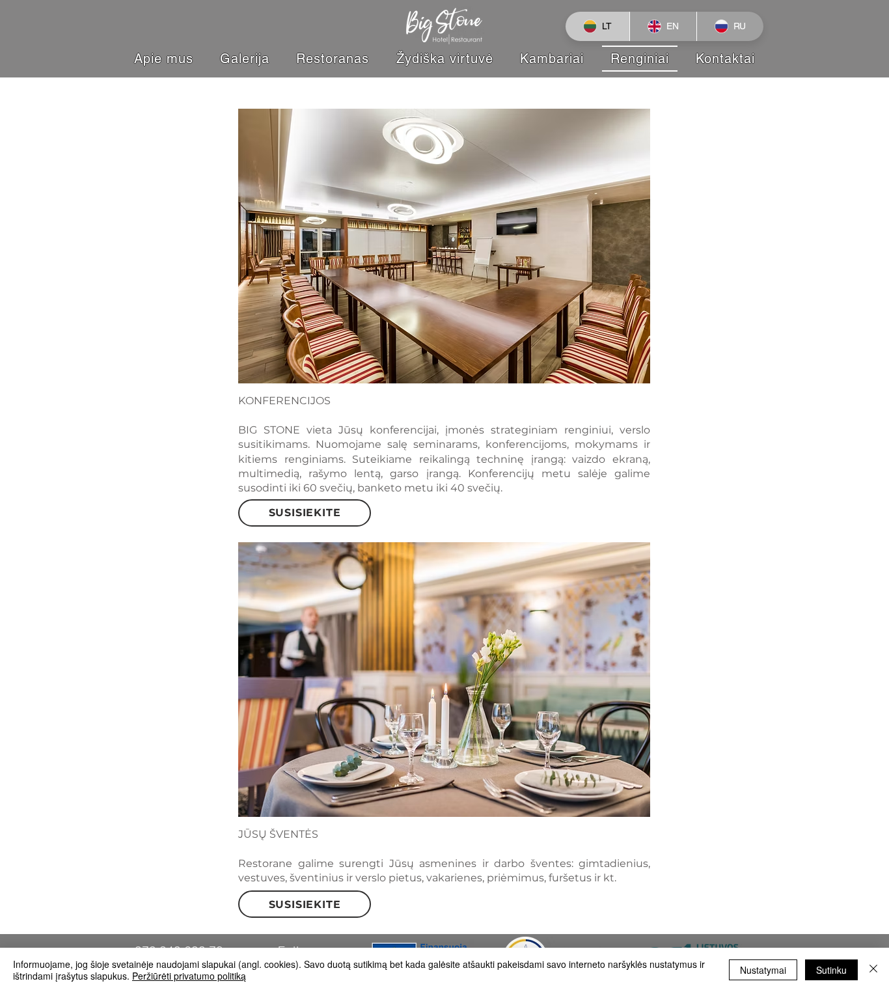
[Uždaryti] (873, 970)
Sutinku (831, 969)
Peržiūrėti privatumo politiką (189, 975)
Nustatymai (763, 969)
